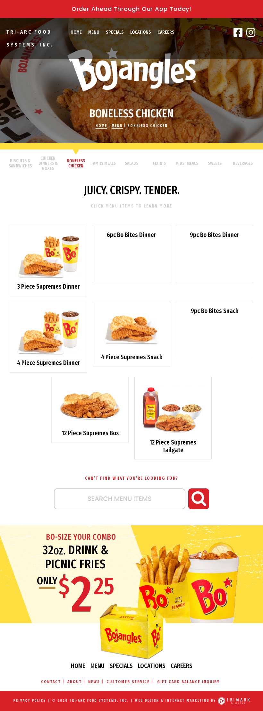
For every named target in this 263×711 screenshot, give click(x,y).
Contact (51, 681)
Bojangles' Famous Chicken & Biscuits (131, 69)
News (94, 681)
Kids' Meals (187, 163)
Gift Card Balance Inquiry (188, 681)
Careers (165, 32)
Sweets (215, 163)
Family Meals (103, 163)
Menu (93, 32)
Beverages (243, 163)
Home (76, 32)
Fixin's (159, 163)
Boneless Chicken (147, 125)
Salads (131, 163)
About (74, 681)
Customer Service (128, 681)
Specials (115, 32)
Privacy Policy (29, 701)
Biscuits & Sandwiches (20, 163)
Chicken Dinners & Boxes (48, 163)
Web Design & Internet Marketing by (175, 701)
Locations (140, 32)
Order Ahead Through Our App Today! (132, 9)
